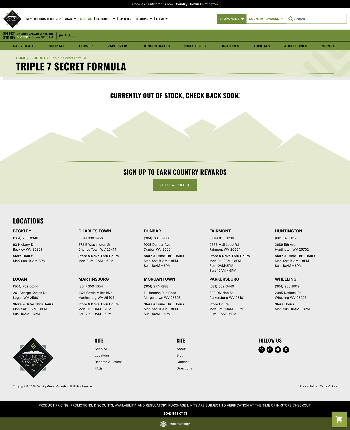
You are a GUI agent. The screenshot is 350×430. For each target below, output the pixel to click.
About (181, 349)
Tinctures (229, 46)
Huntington (288, 231)
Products (38, 58)
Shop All (86, 18)
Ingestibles (195, 46)
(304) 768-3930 (156, 238)
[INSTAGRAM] (270, 349)
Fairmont (220, 231)
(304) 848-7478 (175, 413)
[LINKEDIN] (286, 349)
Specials (125, 18)
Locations (141, 18)
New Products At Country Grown (49, 18)
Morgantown (159, 279)
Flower (86, 46)
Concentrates (156, 46)
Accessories (295, 46)
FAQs (98, 368)
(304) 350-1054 (90, 286)
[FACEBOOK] (278, 349)
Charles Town (94, 231)
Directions (184, 368)
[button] (46, 35)
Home (21, 58)
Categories (103, 18)
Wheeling (286, 279)
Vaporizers (117, 46)
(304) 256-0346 (25, 238)
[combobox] (316, 18)
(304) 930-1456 (90, 238)
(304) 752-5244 (25, 286)
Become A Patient (108, 362)
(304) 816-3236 (221, 238)
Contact (183, 362)
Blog (180, 355)
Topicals (262, 46)
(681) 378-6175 (286, 238)
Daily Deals (23, 46)
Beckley (22, 231)
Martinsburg (93, 279)
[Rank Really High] (175, 424)
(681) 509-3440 (221, 286)
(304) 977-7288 (156, 286)
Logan (20, 279)
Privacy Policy (308, 386)
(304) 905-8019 (287, 286)
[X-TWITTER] (261, 349)
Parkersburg (224, 279)
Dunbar (152, 231)
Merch (328, 46)
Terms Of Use (328, 386)
